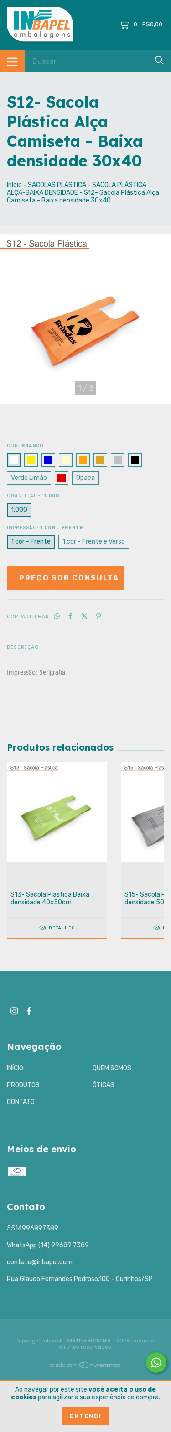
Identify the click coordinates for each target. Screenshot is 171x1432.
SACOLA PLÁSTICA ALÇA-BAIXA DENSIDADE (76, 189)
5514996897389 (32, 1228)
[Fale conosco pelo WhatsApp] (156, 1362)
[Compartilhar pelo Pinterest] (99, 616)
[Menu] (12, 61)
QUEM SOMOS (112, 1068)
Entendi (86, 1416)
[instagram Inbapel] (14, 1011)
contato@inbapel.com (40, 1262)
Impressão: (45, 527)
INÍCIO (15, 1068)
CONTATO (21, 1102)
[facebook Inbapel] (29, 1011)
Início (14, 185)
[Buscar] (159, 60)
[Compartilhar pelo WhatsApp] (57, 616)
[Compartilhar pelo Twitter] (84, 616)
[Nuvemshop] (85, 1367)
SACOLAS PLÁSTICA (57, 185)
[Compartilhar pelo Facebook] (70, 616)
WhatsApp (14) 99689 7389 (48, 1245)
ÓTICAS (103, 1085)
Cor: (25, 446)
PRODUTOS (23, 1085)
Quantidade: (33, 496)
